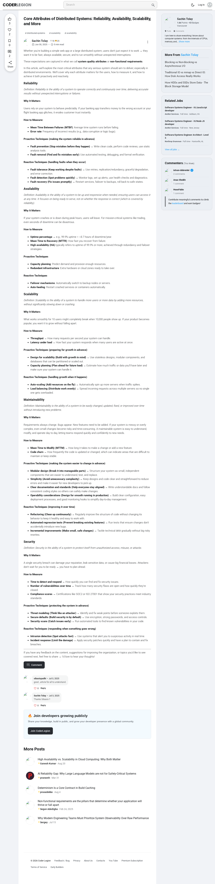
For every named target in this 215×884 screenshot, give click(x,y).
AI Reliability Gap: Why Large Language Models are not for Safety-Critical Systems (87, 773)
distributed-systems (36, 33)
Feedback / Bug (62, 860)
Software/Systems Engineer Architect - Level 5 (187, 136)
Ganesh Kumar (48, 763)
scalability (56, 33)
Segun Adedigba (49, 809)
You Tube (113, 860)
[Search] (153, 5)
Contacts (100, 860)
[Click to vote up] (35, 688)
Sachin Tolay (185, 19)
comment (36, 665)
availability (72, 33)
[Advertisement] (87, 836)
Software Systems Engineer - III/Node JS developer (185, 122)
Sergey (44, 822)
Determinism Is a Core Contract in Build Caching (66, 788)
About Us (88, 860)
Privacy (76, 860)
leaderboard (177, 203)
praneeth (45, 777)
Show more (184, 41)
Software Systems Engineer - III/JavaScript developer (186, 109)
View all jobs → (172, 149)
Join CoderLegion (40, 731)
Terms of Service (39, 867)
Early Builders (57, 867)
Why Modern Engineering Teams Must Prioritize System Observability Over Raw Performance (93, 818)
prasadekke (46, 792)
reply (43, 688)
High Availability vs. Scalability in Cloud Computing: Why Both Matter (79, 759)
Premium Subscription (132, 860)
